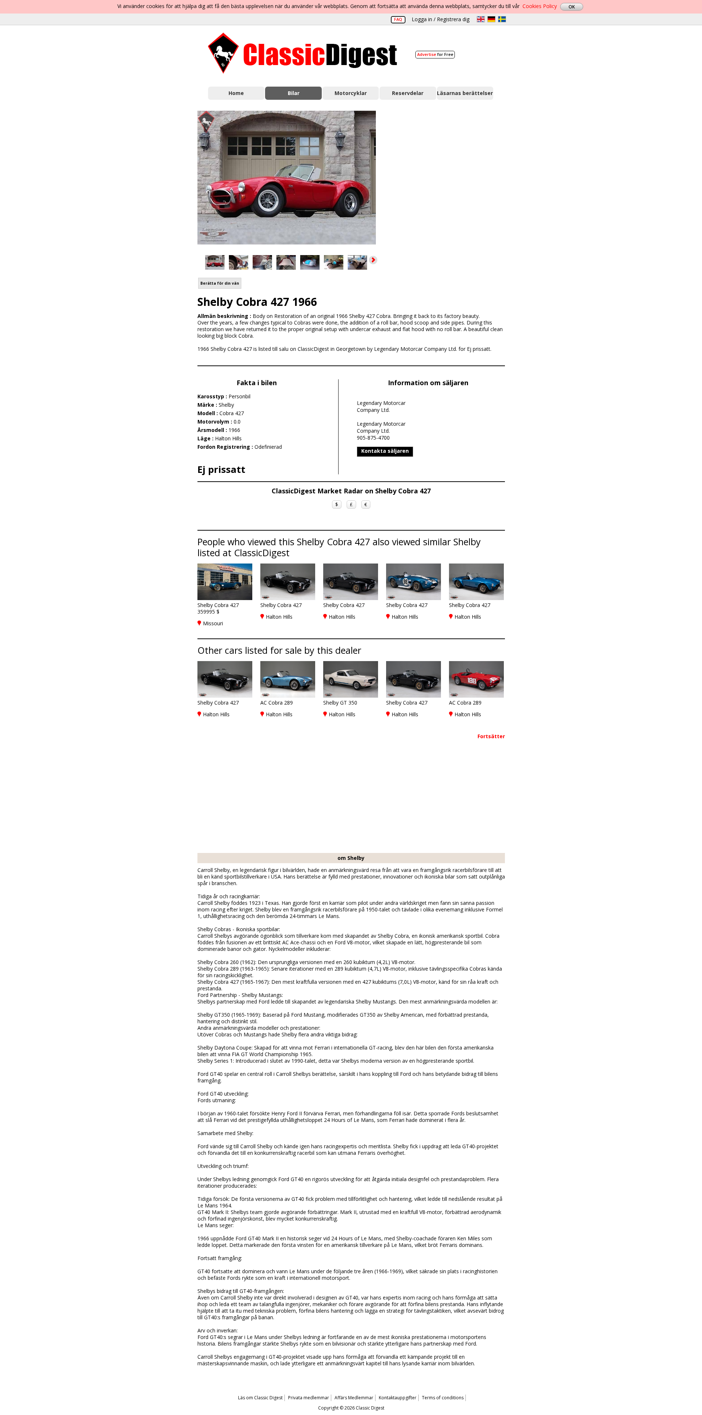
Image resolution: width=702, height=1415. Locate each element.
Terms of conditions (443, 1398)
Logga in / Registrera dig (440, 19)
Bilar (293, 93)
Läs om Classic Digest (260, 1398)
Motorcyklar (351, 93)
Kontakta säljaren (385, 450)
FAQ (398, 19)
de (491, 19)
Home (236, 93)
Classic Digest (302, 53)
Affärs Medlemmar (354, 1398)
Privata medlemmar (308, 1398)
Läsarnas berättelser (465, 93)
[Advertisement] (448, 176)
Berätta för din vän (219, 283)
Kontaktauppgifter (397, 1398)
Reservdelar (407, 93)
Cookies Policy (539, 6)
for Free (435, 54)
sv (502, 19)
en (481, 19)
